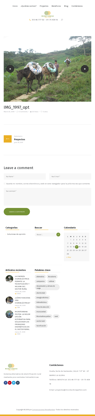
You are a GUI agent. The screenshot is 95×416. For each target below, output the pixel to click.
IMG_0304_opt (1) (9, 69)
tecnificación (41, 326)
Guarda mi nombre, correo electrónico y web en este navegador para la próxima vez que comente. (48, 184)
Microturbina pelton (43, 316)
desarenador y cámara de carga (45, 287)
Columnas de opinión (16, 234)
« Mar (68, 257)
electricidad (40, 293)
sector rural (40, 321)
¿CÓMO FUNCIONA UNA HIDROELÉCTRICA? (22, 300)
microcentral (41, 312)
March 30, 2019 (9, 112)
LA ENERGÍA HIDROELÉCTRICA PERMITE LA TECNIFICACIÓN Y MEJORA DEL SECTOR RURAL (22, 282)
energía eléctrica (42, 298)
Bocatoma (52, 277)
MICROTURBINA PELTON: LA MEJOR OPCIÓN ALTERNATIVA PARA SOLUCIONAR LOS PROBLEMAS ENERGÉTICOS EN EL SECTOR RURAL (22, 320)
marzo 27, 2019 (20, 332)
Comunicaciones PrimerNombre (43, 410)
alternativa (40, 277)
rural (56, 316)
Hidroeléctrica (41, 302)
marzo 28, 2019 (20, 291)
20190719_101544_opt (88, 69)
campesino (40, 281)
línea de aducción (42, 307)
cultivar (51, 281)
